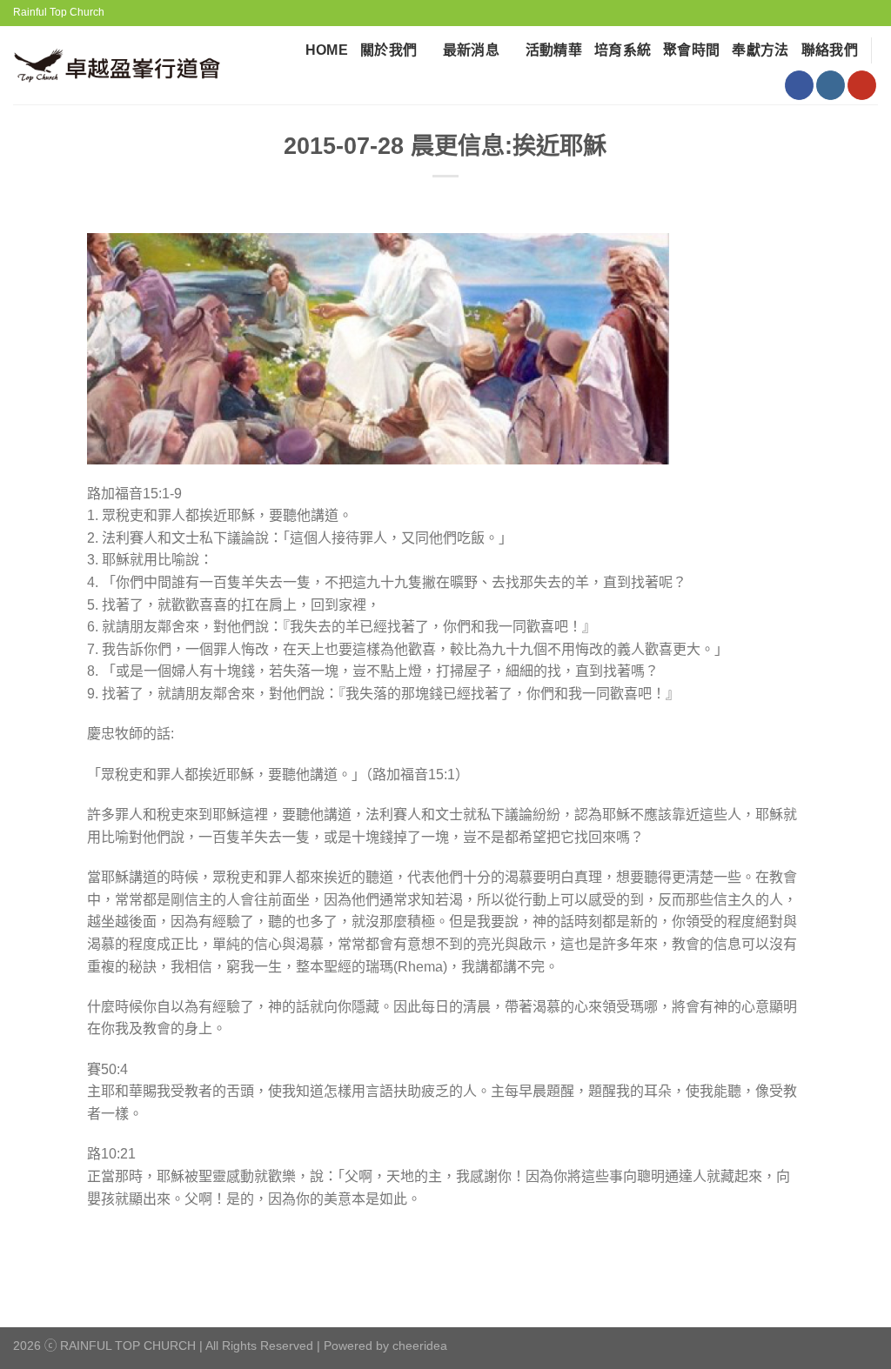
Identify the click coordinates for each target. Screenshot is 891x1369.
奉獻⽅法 (760, 50)
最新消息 (471, 50)
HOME (326, 50)
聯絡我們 (829, 50)
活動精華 (554, 50)
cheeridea (419, 1345)
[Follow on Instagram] (830, 85)
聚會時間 (691, 50)
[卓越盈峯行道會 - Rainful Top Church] (123, 65)
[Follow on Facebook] (799, 85)
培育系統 (622, 50)
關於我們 (388, 50)
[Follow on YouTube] (861, 85)
